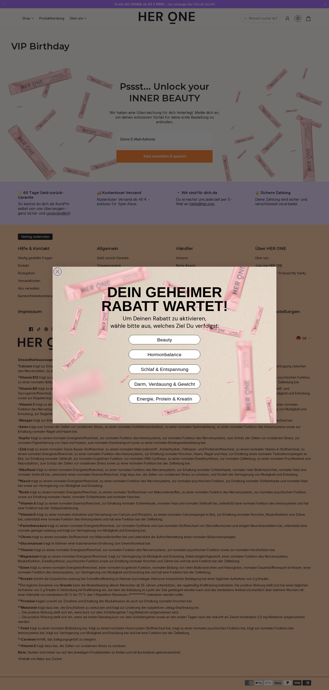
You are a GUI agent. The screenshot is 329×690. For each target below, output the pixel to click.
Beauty (164, 339)
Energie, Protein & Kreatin (164, 398)
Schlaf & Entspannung (164, 369)
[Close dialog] (57, 272)
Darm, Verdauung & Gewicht (164, 384)
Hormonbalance (164, 354)
